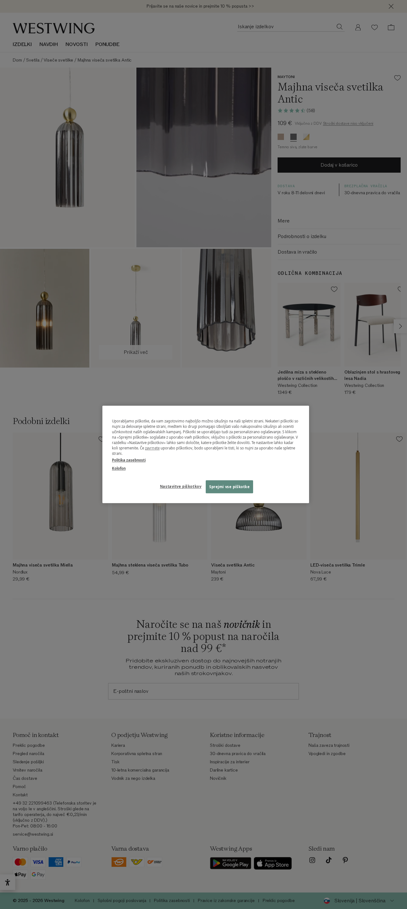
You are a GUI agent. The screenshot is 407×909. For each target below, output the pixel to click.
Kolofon (119, 468)
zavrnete (152, 448)
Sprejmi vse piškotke (229, 486)
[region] (205, 454)
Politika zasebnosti (129, 460)
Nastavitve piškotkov (180, 486)
